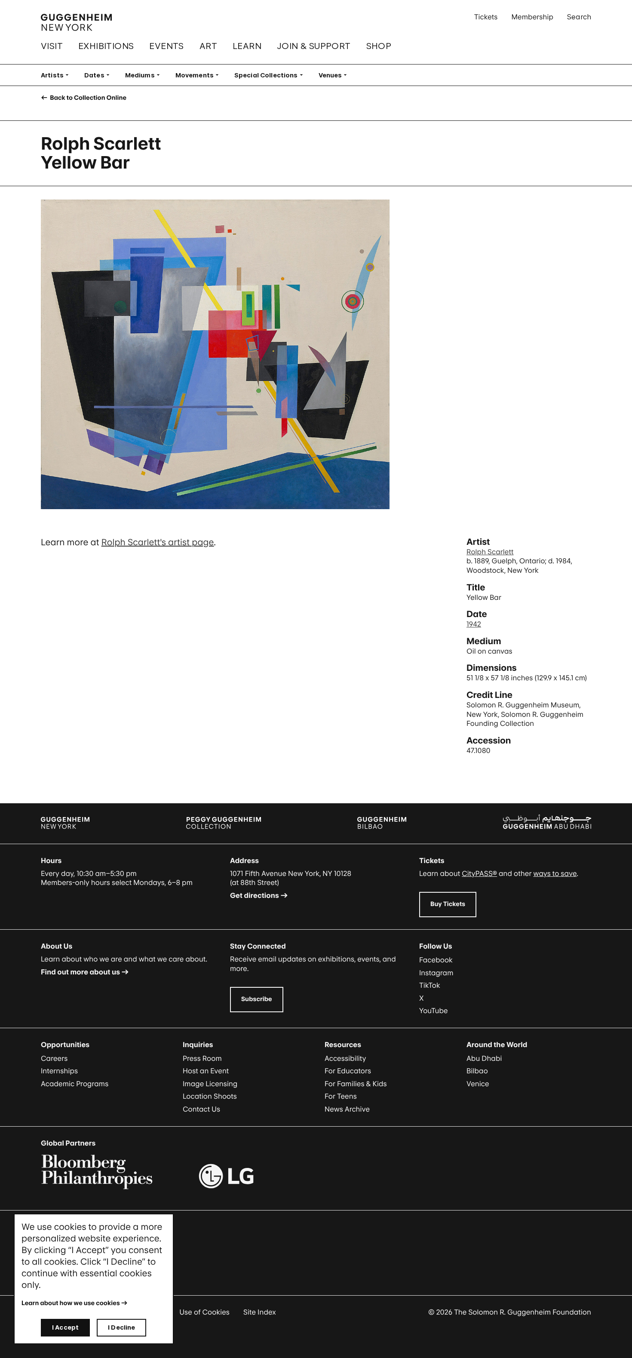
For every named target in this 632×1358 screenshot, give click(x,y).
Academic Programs (74, 1083)
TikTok (429, 985)
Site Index (259, 1312)
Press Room (202, 1058)
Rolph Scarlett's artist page (157, 542)
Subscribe (256, 999)
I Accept (65, 1327)
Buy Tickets (447, 904)
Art (208, 46)
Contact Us (201, 1109)
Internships (59, 1070)
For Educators (348, 1070)
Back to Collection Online (87, 97)
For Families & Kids (356, 1083)
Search (579, 16)
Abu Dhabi (484, 1058)
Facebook (436, 960)
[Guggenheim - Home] (76, 22)
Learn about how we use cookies (70, 1303)
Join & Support (314, 46)
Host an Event (206, 1070)
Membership (532, 16)
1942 (473, 624)
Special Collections (271, 75)
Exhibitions (106, 46)
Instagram (436, 972)
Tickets (486, 16)
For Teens (341, 1096)
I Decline (121, 1327)
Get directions (254, 895)
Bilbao (477, 1070)
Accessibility (345, 1058)
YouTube (433, 1010)
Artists (57, 75)
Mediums (145, 75)
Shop (379, 46)
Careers (54, 1058)
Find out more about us (80, 972)
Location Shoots (210, 1096)
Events (166, 46)
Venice (477, 1083)
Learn (247, 46)
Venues (336, 75)
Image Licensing (210, 1083)
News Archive (347, 1109)
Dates (99, 75)
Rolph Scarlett (490, 551)
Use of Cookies (204, 1312)
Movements (199, 75)
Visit (52, 46)
